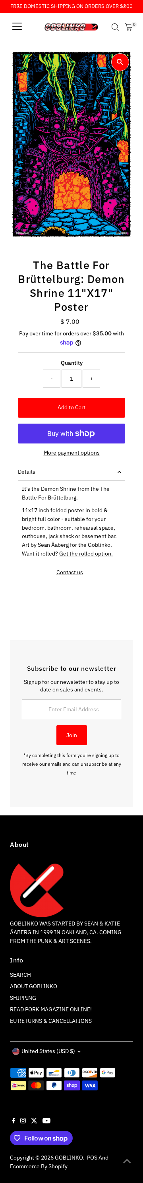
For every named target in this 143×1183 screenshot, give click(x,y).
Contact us (69, 572)
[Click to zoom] (120, 62)
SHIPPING (23, 997)
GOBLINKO (69, 1157)
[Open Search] (115, 27)
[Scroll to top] (127, 1161)
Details (26, 471)
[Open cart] (129, 27)
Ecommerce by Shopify (39, 1166)
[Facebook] (13, 1121)
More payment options (72, 452)
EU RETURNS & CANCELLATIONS (51, 1020)
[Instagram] (23, 1121)
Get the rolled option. (86, 553)
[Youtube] (46, 1121)
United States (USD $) (48, 1051)
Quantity (72, 362)
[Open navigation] (17, 27)
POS (92, 1157)
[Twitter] (34, 1121)
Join (71, 735)
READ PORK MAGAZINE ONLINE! (51, 1009)
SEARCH (20, 974)
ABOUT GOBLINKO (33, 986)
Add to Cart (71, 407)
